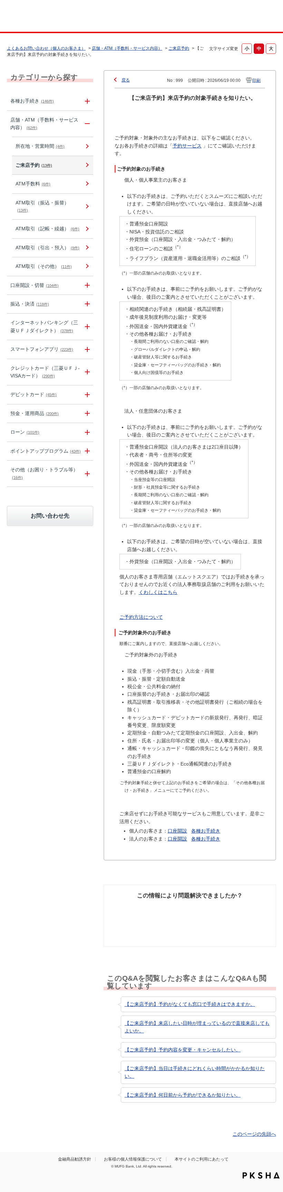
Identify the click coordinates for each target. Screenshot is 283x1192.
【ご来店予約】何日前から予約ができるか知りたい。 (183, 1095)
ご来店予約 (178, 48)
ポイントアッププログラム (45, 451)
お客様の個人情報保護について (133, 1159)
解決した (124, 909)
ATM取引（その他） (44, 266)
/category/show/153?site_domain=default (86, 349)
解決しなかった (209, 912)
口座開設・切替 (34, 285)
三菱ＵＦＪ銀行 (253, 16)
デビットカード (33, 394)
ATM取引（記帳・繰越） (47, 228)
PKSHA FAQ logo (261, 1175)
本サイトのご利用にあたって (201, 1159)
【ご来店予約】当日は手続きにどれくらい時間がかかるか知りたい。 (195, 1072)
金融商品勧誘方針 (74, 1159)
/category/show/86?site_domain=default (86, 101)
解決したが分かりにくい (168, 916)
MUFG (33, 16)
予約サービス (187, 145)
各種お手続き (32, 101)
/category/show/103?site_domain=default (86, 432)
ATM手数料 (33, 183)
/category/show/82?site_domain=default (86, 413)
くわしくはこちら (158, 592)
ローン (24, 432)
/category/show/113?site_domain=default (86, 124)
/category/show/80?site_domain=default (86, 304)
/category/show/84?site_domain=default (86, 327)
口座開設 (177, 831)
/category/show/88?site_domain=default (86, 285)
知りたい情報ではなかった (249, 916)
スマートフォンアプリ (41, 349)
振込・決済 (29, 304)
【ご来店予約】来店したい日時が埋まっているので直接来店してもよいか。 (197, 1027)
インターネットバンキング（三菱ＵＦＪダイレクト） (44, 326)
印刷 (256, 80)
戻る (125, 80)
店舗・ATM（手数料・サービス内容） (127, 48)
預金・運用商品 (34, 413)
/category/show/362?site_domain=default (86, 372)
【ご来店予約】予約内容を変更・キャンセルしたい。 (183, 1049)
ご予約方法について (141, 617)
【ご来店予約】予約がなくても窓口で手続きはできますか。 (190, 1004)
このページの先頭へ (254, 1134)
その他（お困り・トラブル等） (44, 473)
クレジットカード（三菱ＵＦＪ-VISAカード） (45, 371)
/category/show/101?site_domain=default (86, 394)
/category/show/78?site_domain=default (86, 474)
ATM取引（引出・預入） (47, 247)
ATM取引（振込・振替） (42, 206)
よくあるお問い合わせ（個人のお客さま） (46, 48)
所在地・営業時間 (40, 146)
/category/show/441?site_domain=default (86, 451)
